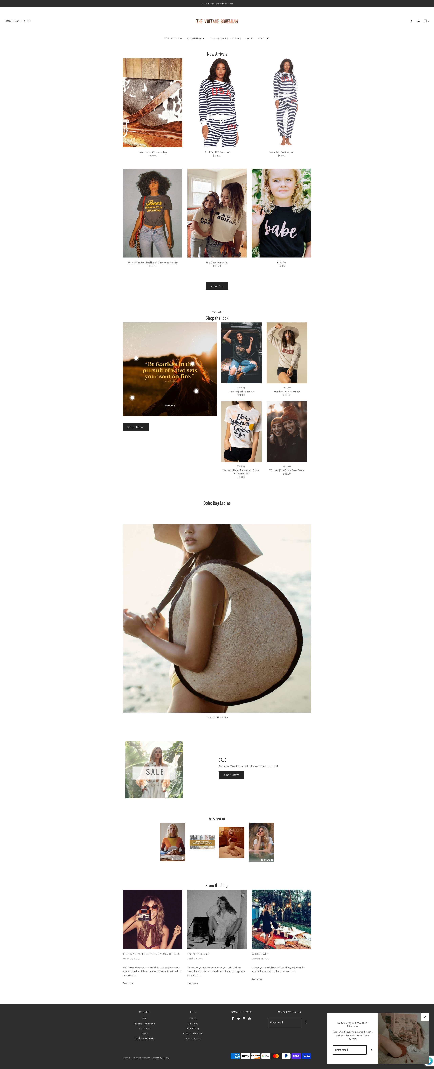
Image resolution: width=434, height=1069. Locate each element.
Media (144, 1033)
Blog (27, 21)
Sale (249, 38)
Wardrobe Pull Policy (144, 1038)
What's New (173, 38)
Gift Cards (193, 1023)
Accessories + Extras (225, 38)
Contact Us (144, 1028)
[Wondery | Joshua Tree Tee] (241, 352)
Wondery (241, 387)
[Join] (306, 1022)
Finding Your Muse (198, 954)
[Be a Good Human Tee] (217, 213)
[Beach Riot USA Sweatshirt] (217, 102)
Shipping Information (193, 1033)
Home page (13, 21)
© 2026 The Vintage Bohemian (136, 1057)
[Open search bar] (411, 21)
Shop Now (135, 427)
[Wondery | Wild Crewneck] (287, 352)
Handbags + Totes (217, 717)
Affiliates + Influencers (144, 1023)
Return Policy (193, 1028)
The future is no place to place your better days (151, 954)
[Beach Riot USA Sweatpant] (281, 102)
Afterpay (193, 1018)
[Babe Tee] (281, 213)
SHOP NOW (231, 775)
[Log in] (419, 21)
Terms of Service (193, 1038)
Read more (128, 983)
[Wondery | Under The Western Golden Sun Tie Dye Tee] (241, 431)
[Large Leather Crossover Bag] (152, 102)
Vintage (264, 38)
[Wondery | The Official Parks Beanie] (287, 431)
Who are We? (260, 954)
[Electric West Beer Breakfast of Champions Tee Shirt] (152, 213)
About (144, 1018)
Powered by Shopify (160, 1057)
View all (217, 286)
